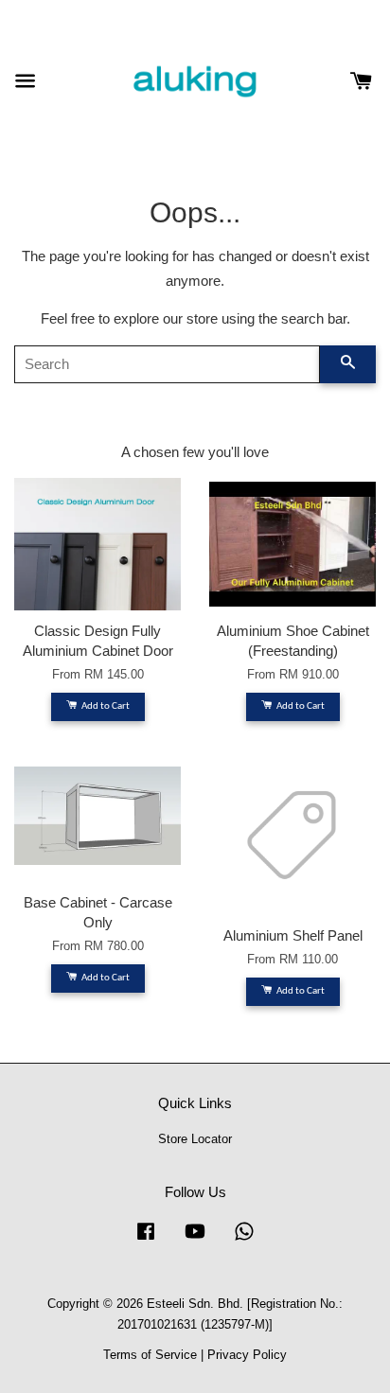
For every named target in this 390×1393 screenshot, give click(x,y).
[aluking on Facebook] (146, 1240)
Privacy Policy (247, 1355)
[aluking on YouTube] (195, 1240)
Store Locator (195, 1139)
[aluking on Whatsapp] (244, 1240)
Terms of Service (150, 1355)
